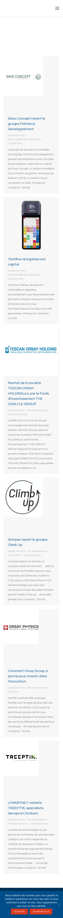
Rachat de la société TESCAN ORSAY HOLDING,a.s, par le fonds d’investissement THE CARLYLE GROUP (28, 393)
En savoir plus (41, 911)
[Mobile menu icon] (57, 8)
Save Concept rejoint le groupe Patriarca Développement (26, 124)
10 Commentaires (32, 555)
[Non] (58, 904)
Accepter (19, 911)
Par (24, 139)
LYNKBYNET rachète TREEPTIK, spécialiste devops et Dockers (26, 808)
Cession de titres (16, 135)
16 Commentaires (39, 823)
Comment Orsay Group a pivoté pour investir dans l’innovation (28, 676)
